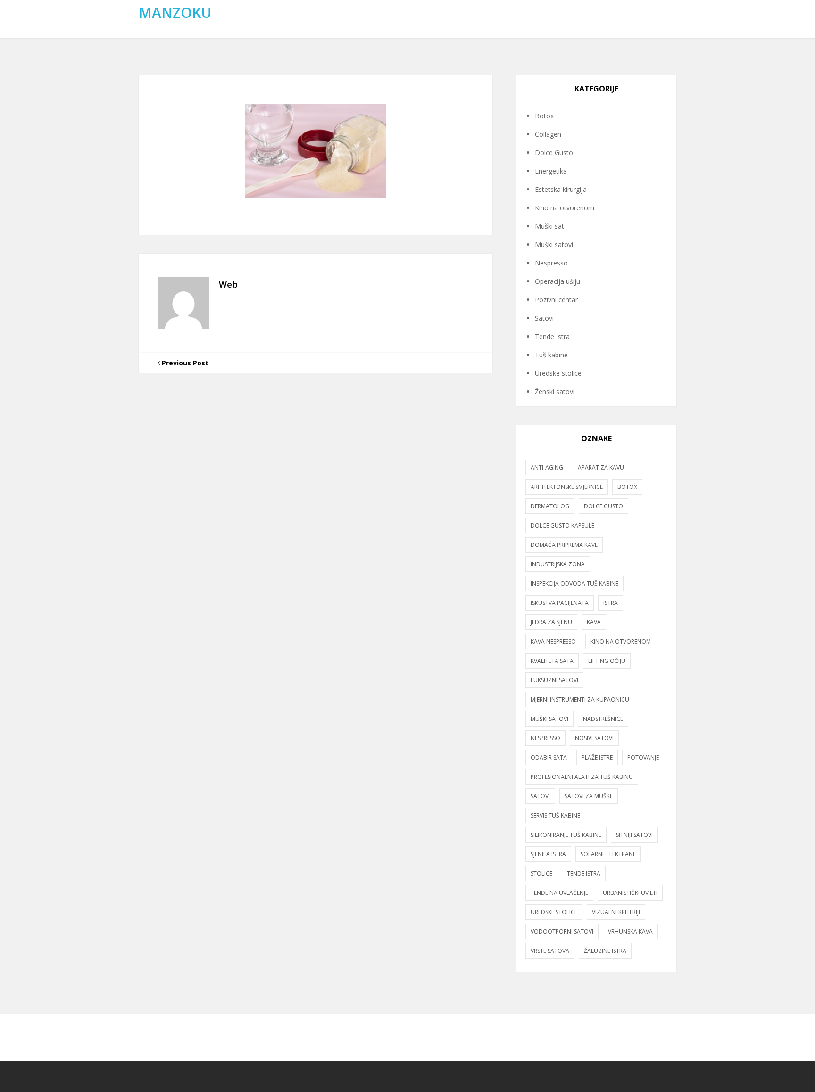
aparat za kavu (601, 467)
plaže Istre (597, 757)
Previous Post (184, 362)
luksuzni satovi (554, 680)
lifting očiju (606, 661)
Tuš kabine (551, 354)
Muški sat (549, 226)
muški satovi (549, 719)
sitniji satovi (634, 835)
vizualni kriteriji (616, 912)
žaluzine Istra (605, 951)
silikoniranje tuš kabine (566, 835)
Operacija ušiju (557, 281)
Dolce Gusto (554, 152)
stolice (541, 873)
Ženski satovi (554, 391)
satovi (540, 796)
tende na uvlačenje (559, 893)
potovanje (643, 757)
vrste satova (550, 951)
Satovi (544, 318)
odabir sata (549, 757)
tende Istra (583, 873)
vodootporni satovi (562, 931)
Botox (544, 115)
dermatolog (550, 506)
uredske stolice (554, 912)
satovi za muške (589, 796)
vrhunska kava (630, 931)
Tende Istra (552, 336)
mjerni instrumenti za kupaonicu (580, 699)
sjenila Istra (548, 854)
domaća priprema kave (564, 545)
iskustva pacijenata (560, 603)
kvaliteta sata (552, 661)
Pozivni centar (556, 299)
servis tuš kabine (555, 815)
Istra (610, 603)
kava (594, 622)
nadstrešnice (603, 719)
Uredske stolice (558, 373)
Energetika (551, 170)
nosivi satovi (594, 738)
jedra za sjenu (551, 622)
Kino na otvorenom (564, 207)
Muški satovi (554, 244)
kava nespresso (553, 641)
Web (228, 284)
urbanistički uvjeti (630, 893)
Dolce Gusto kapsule (562, 525)
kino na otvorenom (620, 641)
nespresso (545, 738)
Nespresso (551, 262)
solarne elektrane (608, 854)
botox (627, 487)
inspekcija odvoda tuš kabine (574, 583)
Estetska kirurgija (561, 189)
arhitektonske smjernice (567, 487)
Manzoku (175, 12)
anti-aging (547, 467)
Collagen (548, 134)
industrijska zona (558, 564)
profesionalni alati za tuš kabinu (582, 777)
